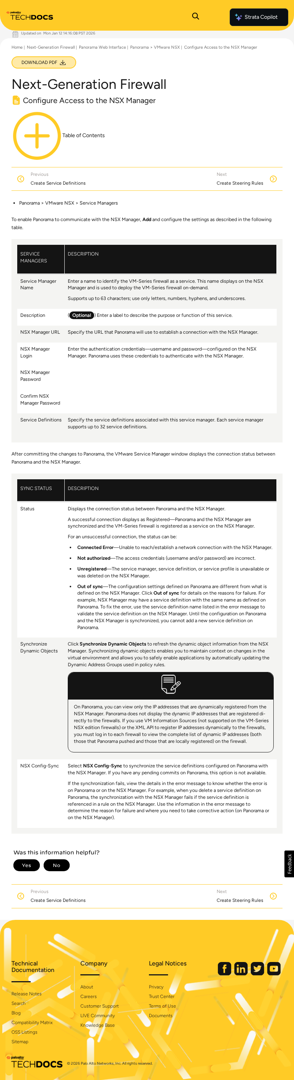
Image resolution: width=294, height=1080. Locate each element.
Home (17, 47)
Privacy (156, 987)
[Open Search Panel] (195, 17)
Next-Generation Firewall (51, 47)
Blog (16, 1013)
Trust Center (162, 996)
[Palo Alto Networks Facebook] (225, 973)
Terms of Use (162, 1006)
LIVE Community (97, 1015)
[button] (289, 864)
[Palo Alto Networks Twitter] (258, 973)
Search (18, 1003)
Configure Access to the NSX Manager (220, 47)
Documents (161, 1015)
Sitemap (19, 1041)
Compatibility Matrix (31, 1022)
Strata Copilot (261, 17)
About (86, 987)
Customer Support (99, 1006)
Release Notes (26, 993)
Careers (88, 996)
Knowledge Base (97, 1025)
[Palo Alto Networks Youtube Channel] (274, 973)
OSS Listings (24, 1032)
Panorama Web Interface (102, 47)
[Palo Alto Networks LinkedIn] (241, 973)
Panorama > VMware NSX (155, 47)
